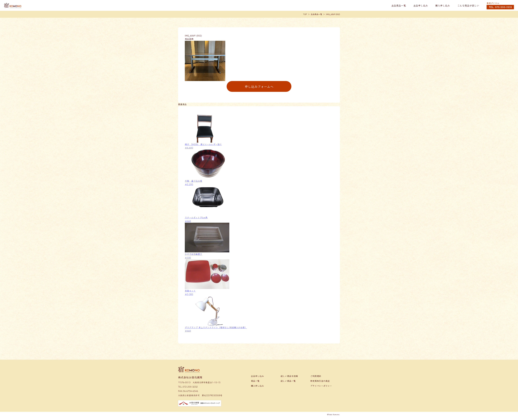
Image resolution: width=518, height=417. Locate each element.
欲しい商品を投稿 (289, 376)
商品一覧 (255, 380)
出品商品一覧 (398, 5)
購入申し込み (442, 5)
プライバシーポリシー (321, 385)
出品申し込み (420, 5)
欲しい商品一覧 (288, 380)
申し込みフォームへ (259, 86)
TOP (305, 14)
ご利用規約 (315, 376)
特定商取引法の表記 (320, 380)
